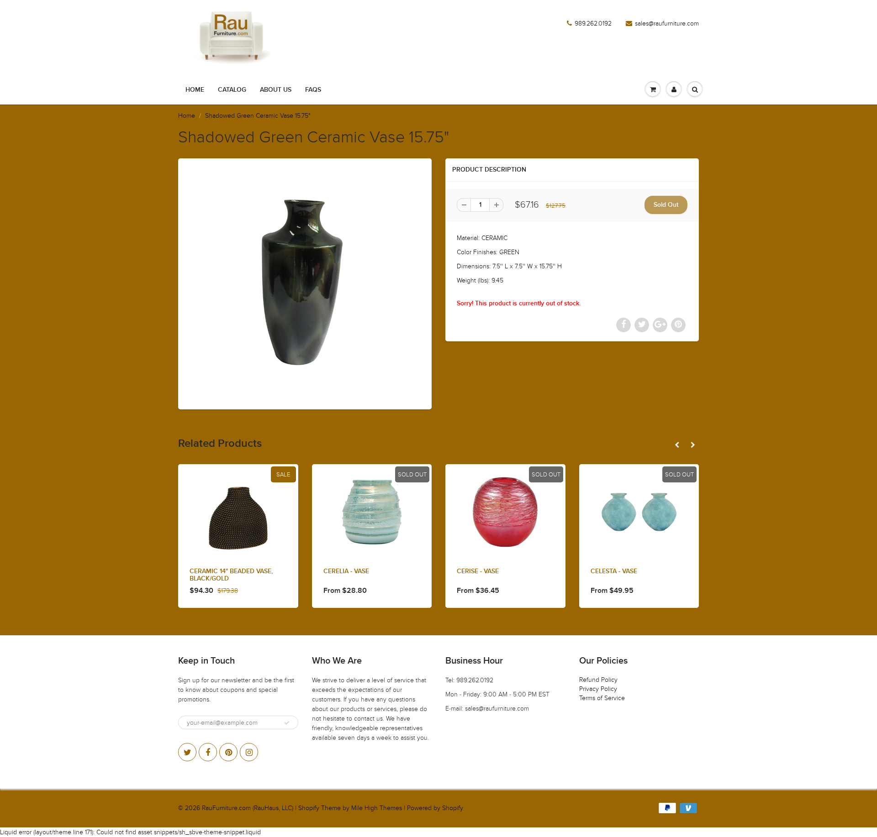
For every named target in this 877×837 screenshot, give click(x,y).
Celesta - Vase (614, 571)
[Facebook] (208, 752)
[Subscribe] (287, 723)
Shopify (308, 808)
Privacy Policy (598, 689)
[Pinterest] (228, 752)
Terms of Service (602, 698)
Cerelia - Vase (346, 571)
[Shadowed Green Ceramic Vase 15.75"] (305, 282)
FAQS (313, 90)
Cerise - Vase (478, 571)
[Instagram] (249, 752)
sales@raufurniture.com (667, 23)
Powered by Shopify (435, 808)
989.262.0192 (593, 23)
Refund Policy (598, 680)
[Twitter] (187, 752)
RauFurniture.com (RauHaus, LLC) (247, 808)
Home (194, 90)
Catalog (232, 90)
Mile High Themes (376, 808)
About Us (275, 90)
